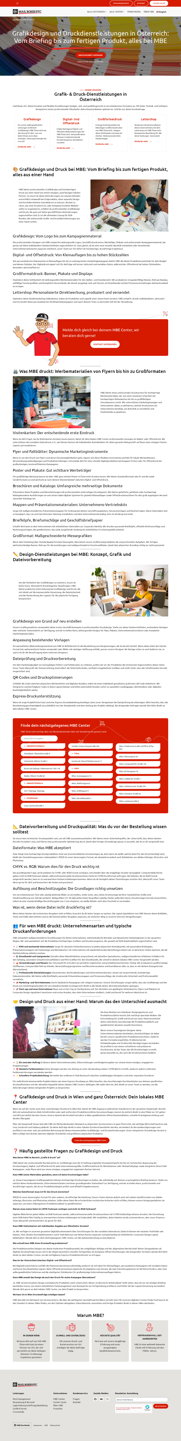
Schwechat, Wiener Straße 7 (35, 761)
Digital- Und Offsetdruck (71, 121)
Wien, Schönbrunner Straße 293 (132, 786)
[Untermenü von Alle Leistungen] (106, 11)
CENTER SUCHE (159, 3)
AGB (46, 1425)
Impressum (37, 1425)
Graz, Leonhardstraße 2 (34, 805)
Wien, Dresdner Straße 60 (129, 793)
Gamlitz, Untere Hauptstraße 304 (85, 746)
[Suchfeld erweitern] (17, 3)
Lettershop (148, 119)
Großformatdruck (110, 119)
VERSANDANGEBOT (121, 3)
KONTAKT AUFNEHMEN (105, 344)
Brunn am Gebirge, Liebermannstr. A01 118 (42, 768)
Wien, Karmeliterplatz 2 (81, 798)
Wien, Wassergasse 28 (128, 756)
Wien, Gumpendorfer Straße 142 (132, 764)
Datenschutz (55, 1425)
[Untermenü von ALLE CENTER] (123, 11)
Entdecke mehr (24, 146)
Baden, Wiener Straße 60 (34, 776)
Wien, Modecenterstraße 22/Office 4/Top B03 (136, 747)
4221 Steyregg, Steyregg (34, 791)
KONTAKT (141, 3)
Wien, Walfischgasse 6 (81, 783)
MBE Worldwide (23, 1425)
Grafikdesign (32, 119)
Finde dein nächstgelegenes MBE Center (90, 1140)
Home (16, 19)
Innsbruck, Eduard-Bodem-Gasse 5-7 (87, 761)
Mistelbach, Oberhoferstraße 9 (37, 753)
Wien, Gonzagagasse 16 (81, 776)
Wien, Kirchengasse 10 (128, 771)
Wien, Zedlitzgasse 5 (80, 791)
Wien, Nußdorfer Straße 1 (130, 778)
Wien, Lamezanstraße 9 (129, 801)
